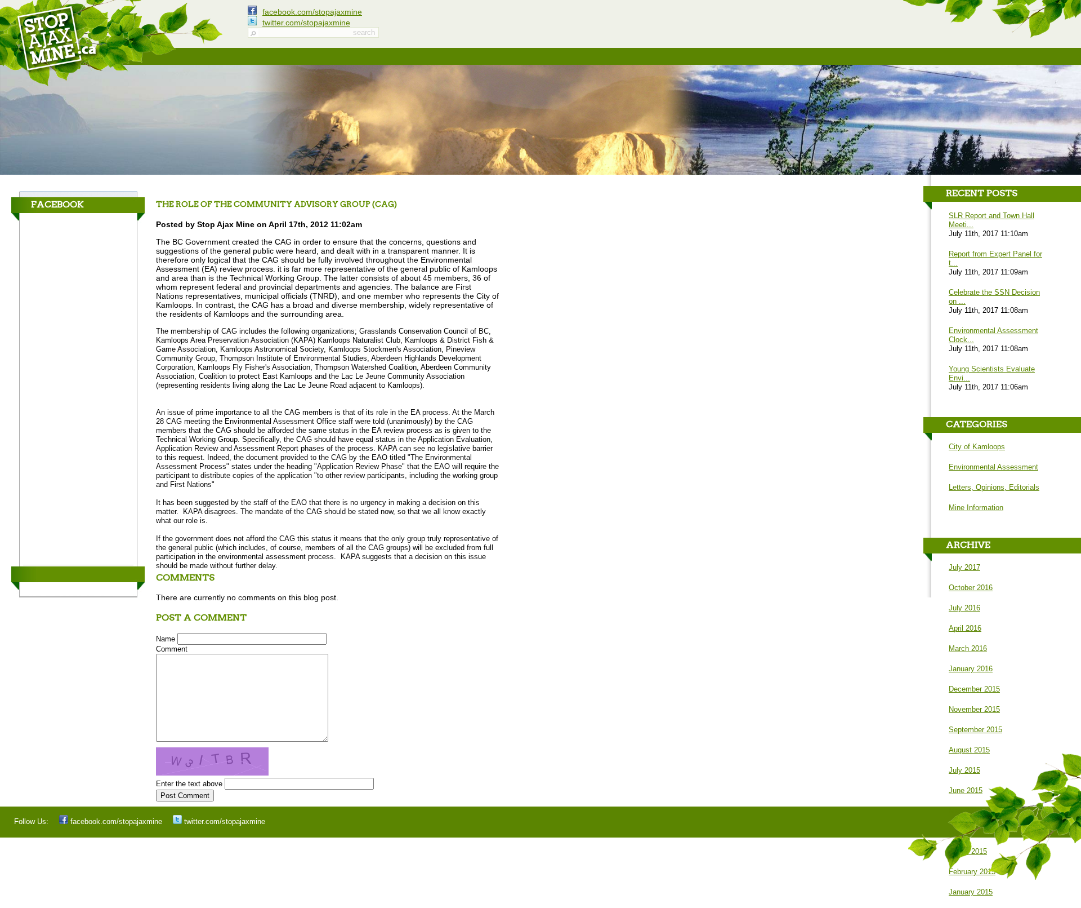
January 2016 (971, 669)
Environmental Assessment (993, 467)
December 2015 (974, 689)
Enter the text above (189, 783)
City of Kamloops (977, 446)
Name (165, 639)
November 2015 (974, 709)
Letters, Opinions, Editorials (994, 487)
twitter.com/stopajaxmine (306, 22)
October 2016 (971, 587)
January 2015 (971, 892)
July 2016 (964, 608)
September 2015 (975, 729)
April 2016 (965, 628)
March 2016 (968, 648)
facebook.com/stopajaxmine (312, 11)
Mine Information (976, 507)
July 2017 (964, 567)
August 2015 (969, 750)
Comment (171, 649)
